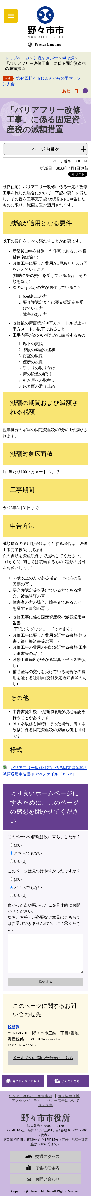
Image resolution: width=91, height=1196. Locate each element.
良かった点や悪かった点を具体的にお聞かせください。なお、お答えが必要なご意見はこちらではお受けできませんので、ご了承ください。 (44, 917)
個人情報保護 (69, 1096)
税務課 (68, 58)
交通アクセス (47, 1156)
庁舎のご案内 (47, 1168)
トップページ (17, 58)
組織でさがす (46, 58)
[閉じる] (85, 90)
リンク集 (45, 1105)
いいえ (20, 861)
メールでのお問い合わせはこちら (43, 1058)
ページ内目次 (45, 149)
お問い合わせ (47, 1179)
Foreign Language (48, 44)
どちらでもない (28, 853)
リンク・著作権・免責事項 (30, 1096)
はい (18, 845)
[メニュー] (11, 16)
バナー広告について (63, 1100)
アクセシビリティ (26, 1100)
